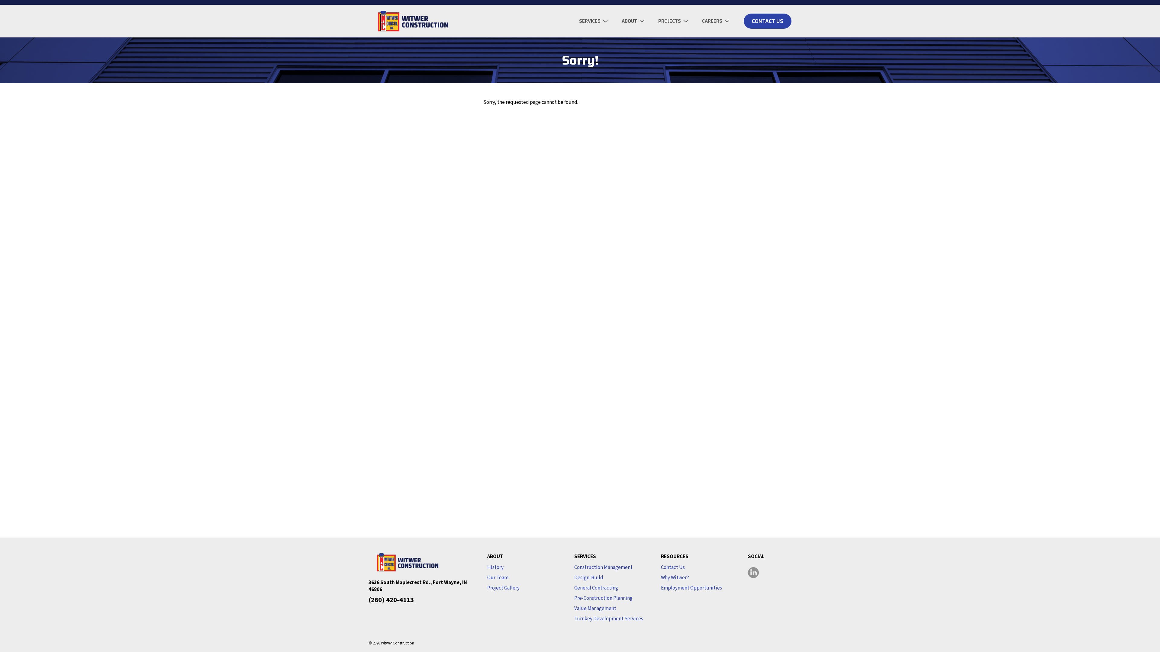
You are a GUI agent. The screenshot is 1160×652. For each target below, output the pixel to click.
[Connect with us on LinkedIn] (753, 572)
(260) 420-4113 (391, 600)
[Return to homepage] (411, 21)
